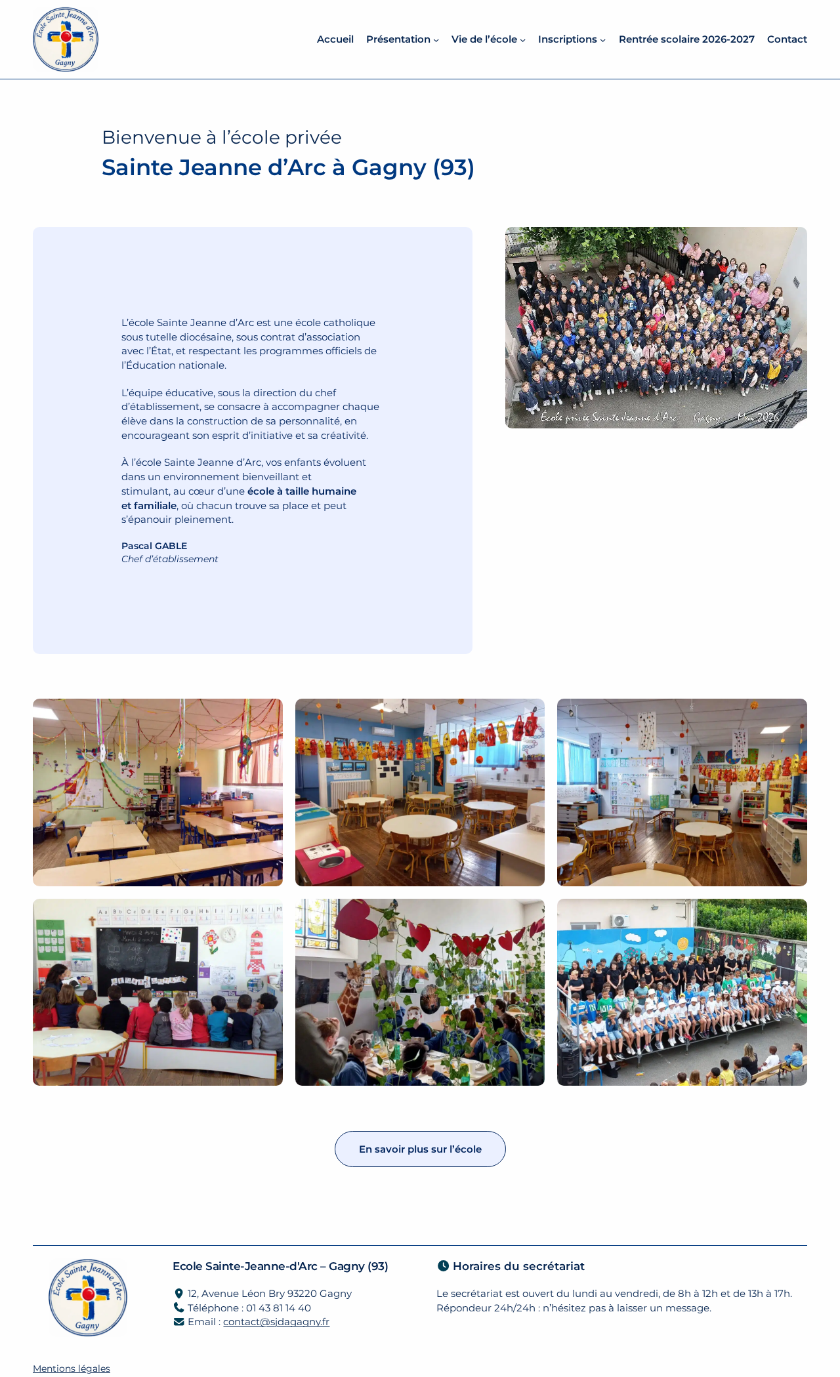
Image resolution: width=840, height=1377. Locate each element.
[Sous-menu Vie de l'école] (523, 39)
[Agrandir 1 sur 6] (265, 715)
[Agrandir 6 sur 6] (790, 915)
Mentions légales (71, 1368)
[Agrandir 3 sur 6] (790, 715)
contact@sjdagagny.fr (276, 1321)
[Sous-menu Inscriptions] (603, 39)
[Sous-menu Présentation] (436, 39)
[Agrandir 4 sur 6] (265, 915)
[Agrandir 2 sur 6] (527, 715)
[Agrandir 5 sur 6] (527, 915)
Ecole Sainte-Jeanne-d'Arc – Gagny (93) (280, 1266)
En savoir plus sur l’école (420, 1149)
